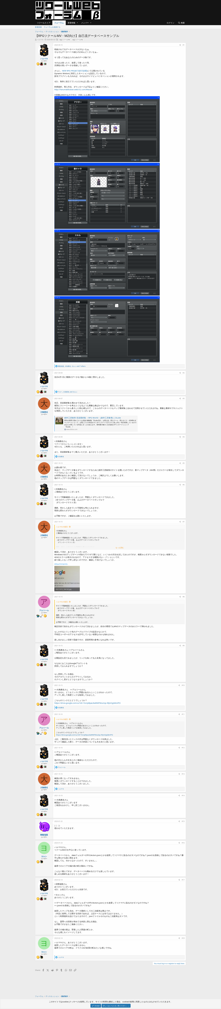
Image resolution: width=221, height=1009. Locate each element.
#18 (183, 938)
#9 (184, 646)
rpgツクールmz (77, 40)
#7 (184, 522)
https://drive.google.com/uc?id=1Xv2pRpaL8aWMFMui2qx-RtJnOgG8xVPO (87, 703)
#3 (184, 398)
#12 (183, 748)
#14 (183, 795)
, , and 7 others (72, 366)
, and (67, 392)
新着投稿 (38, 27)
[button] (77, 22)
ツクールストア (43, 22)
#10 (183, 685)
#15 (183, 821)
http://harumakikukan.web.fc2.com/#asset (73, 89)
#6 (184, 485)
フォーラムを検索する (52, 27)
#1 (184, 45)
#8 (184, 597)
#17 (183, 880)
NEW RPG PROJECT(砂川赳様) (74, 70)
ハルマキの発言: (62, 527)
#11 (183, 714)
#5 (184, 463)
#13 (183, 774)
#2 (184, 373)
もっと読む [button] (119, 547)
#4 (184, 437)
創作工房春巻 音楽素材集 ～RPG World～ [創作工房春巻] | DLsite (92, 417)
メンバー (85, 22)
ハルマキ (40, 39)
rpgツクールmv (64, 40)
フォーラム (59, 22)
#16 (183, 843)
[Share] (180, 45)
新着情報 (71, 22)
